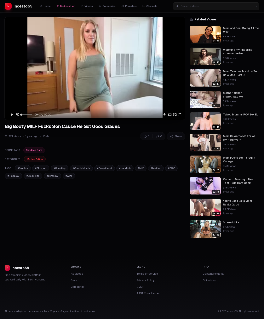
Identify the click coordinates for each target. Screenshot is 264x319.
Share (178, 136)
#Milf (141, 168)
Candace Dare (34, 150)
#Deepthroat (104, 168)
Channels (151, 6)
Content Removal (213, 273)
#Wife (69, 176)
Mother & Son (35, 159)
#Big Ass (23, 168)
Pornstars (131, 6)
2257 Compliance (148, 293)
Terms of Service (147, 273)
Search (75, 280)
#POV (171, 168)
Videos (88, 6)
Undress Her (67, 6)
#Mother (156, 168)
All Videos (77, 273)
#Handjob (125, 168)
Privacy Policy (146, 280)
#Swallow (52, 176)
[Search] (255, 6)
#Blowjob (40, 168)
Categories (109, 6)
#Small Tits (32, 176)
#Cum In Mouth (81, 168)
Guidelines (209, 280)
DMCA (140, 287)
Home (47, 6)
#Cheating (60, 168)
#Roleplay (13, 176)
